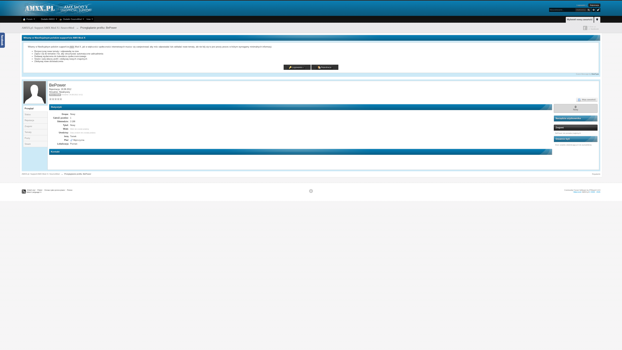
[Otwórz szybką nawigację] (597, 19)
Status (28, 114)
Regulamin (596, 174)
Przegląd (29, 108)
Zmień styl (31, 190)
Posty (27, 138)
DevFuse (595, 74)
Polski (39, 190)
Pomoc (70, 190)
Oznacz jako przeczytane (54, 190)
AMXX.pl (585, 192)
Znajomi (28, 126)
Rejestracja (594, 5)
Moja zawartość (588, 100)
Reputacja (29, 120)
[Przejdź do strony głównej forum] (58, 8)
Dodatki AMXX (47, 19)
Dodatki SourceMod (72, 19)
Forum (29, 19)
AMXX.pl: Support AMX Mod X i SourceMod (41, 174)
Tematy (28, 132)
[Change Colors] (597, 9)
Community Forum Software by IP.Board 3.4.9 (582, 190)
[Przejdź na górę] (311, 191)
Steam (28, 144)
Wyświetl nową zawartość (580, 19)
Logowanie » (582, 5)
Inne (88, 19)
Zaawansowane (594, 10)
